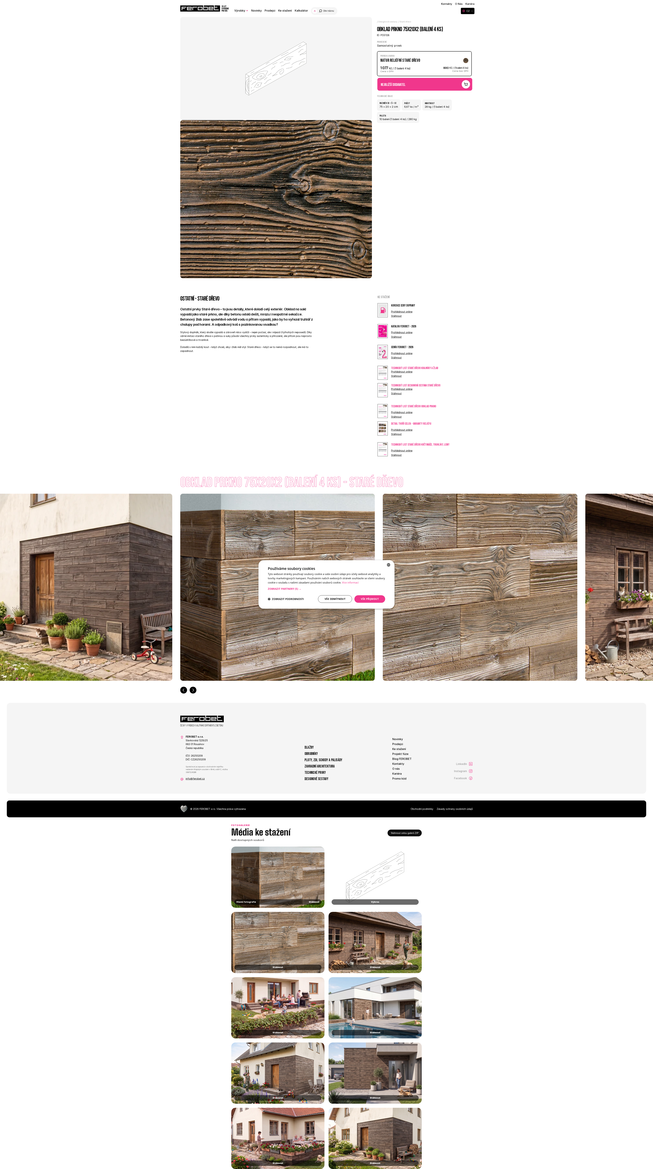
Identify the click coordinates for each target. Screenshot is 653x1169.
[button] (326, 588)
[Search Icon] (326, 11)
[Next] (193, 690)
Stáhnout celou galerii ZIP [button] (404, 833)
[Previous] (183, 690)
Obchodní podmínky (422, 808)
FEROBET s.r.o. (207, 808)
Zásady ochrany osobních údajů (455, 808)
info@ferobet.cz (195, 778)
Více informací (350, 582)
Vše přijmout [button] (370, 598)
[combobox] (388, 564)
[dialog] (326, 584)
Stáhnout (396, 315)
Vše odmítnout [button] (335, 598)
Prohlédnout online (401, 311)
